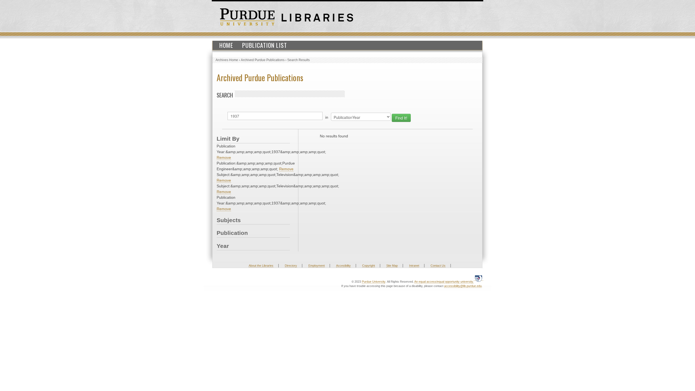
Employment (316, 265)
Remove (224, 157)
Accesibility (343, 265)
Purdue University (373, 281)
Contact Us (438, 265)
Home (226, 45)
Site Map (392, 265)
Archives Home (227, 60)
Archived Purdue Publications (263, 60)
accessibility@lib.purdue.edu (463, 286)
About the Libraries (261, 265)
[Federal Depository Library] (478, 278)
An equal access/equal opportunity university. (444, 281)
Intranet (414, 265)
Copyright (368, 265)
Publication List (264, 45)
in (326, 117)
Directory (291, 265)
